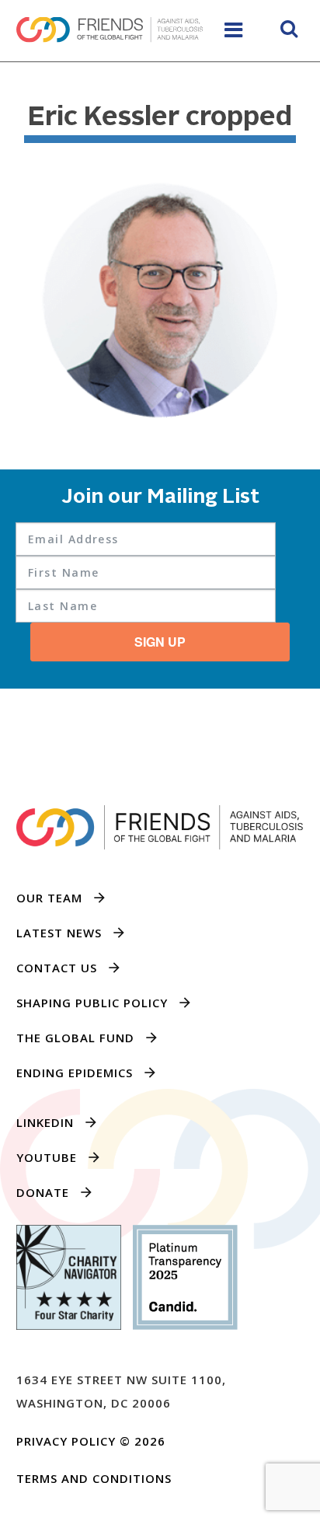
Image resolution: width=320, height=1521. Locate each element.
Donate (42, 1192)
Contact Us (56, 967)
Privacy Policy (66, 1441)
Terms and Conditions (94, 1478)
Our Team (49, 897)
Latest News (59, 932)
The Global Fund (75, 1037)
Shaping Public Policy (92, 1002)
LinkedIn (45, 1122)
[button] (289, 31)
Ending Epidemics (74, 1072)
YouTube (46, 1157)
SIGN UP (160, 642)
